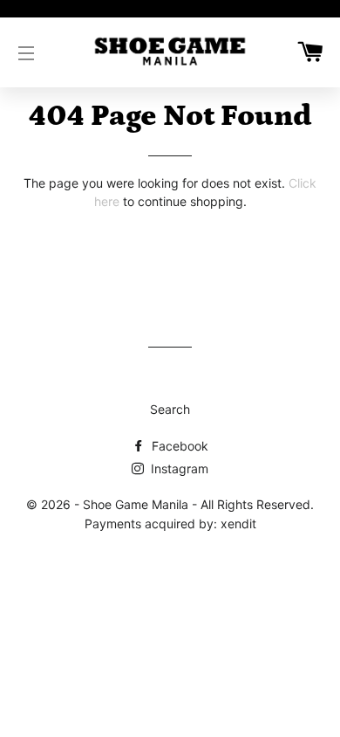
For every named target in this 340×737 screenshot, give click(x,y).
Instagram (177, 468)
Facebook (178, 445)
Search (170, 409)
